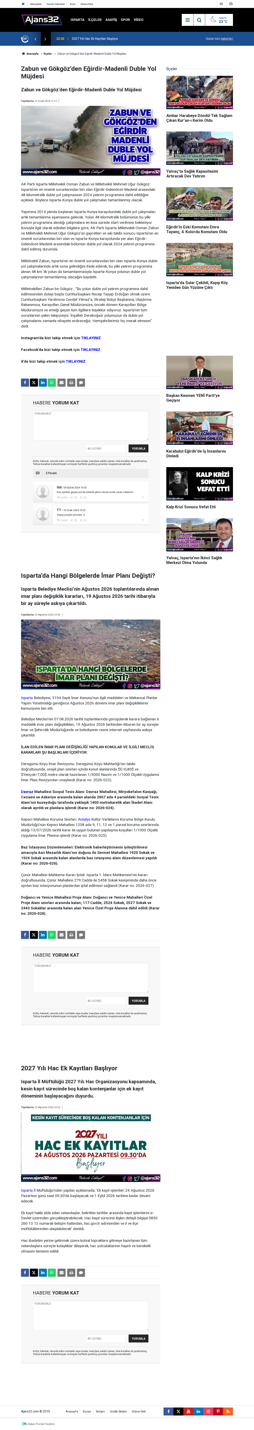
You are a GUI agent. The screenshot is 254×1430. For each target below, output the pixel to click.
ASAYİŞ (111, 20)
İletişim (100, 1411)
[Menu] (187, 20)
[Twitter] (34, 383)
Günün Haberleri (56, 4)
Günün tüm (219, 39)
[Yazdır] (71, 383)
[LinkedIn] (43, 383)
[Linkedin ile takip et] (198, 1411)
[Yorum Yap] (81, 383)
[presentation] (35, 38)
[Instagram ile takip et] (208, 1411)
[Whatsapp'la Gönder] (52, 383)
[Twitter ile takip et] (178, 1411)
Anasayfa (32, 53)
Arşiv (73, 4)
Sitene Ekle (87, 4)
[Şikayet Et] (142, 497)
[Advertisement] (90, 553)
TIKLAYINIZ (91, 338)
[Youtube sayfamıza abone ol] (188, 1411)
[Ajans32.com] (42, 19)
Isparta (77, 20)
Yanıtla (64, 497)
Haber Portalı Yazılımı (41, 1424)
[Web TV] (221, 4)
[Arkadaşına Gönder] (61, 383)
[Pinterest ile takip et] (218, 1411)
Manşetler (36, 4)
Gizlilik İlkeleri (118, 1411)
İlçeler (95, 20)
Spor (125, 20)
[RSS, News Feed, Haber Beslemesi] (228, 1411)
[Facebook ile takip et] (168, 1411)
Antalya (84, 819)
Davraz (27, 791)
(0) (75, 497)
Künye (87, 1411)
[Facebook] (25, 383)
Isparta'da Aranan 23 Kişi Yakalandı (95, 39)
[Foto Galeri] (231, 4)
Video (138, 20)
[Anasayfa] (23, 4)
